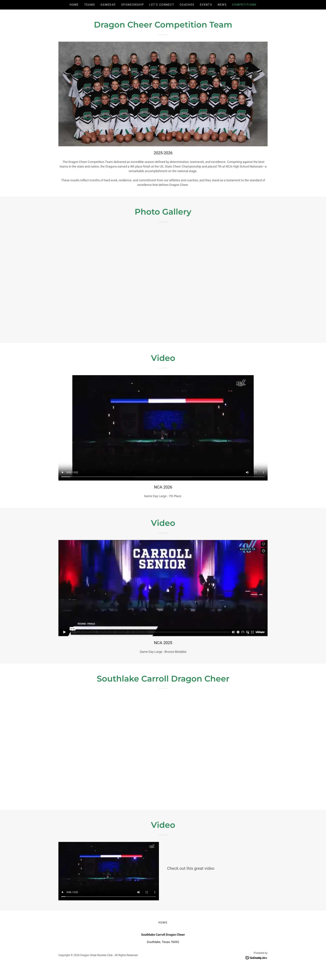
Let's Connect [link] (161, 4)
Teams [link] (89, 4)
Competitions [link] (244, 4)
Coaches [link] (187, 4)
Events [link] (206, 4)
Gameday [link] (108, 4)
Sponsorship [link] (132, 4)
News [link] (222, 4)
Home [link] (74, 4)
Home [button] (163, 922)
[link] (256, 957)
